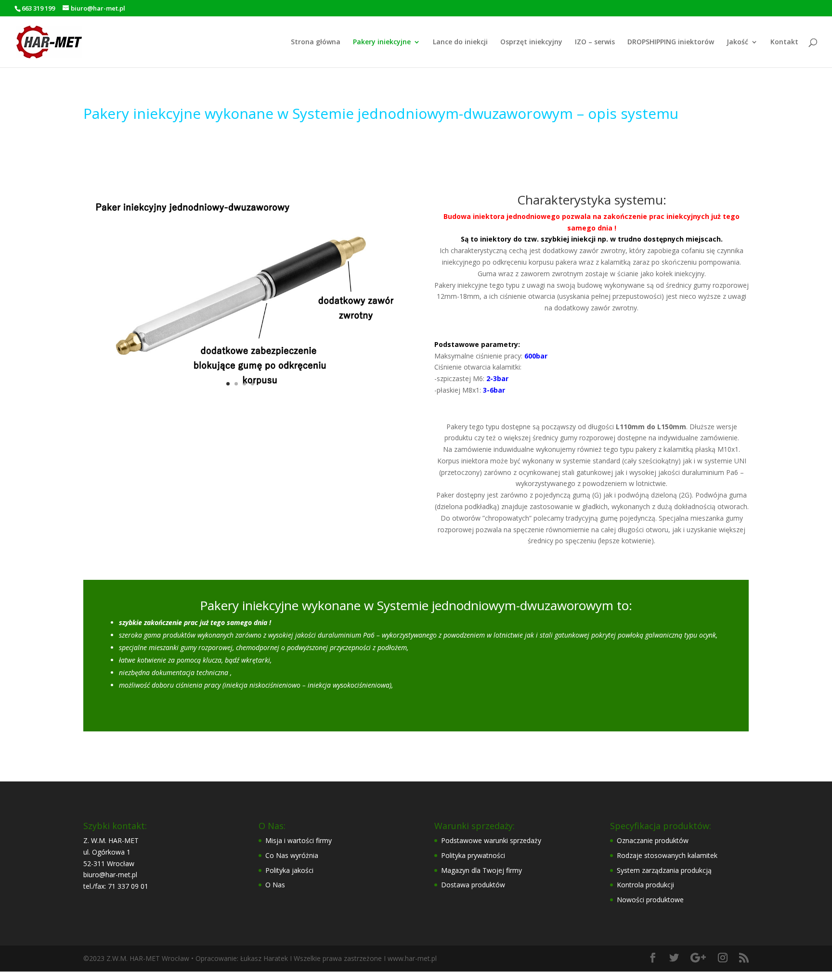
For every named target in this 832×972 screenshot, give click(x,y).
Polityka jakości (289, 870)
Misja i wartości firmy (298, 840)
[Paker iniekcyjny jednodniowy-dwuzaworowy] (240, 400)
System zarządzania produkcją (664, 870)
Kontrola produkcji (645, 884)
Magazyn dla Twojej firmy (481, 870)
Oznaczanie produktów (653, 840)
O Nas (275, 884)
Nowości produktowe (650, 899)
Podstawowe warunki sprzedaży (491, 840)
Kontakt (784, 42)
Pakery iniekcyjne (382, 42)
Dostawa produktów (473, 884)
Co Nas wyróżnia (291, 855)
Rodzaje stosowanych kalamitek (667, 855)
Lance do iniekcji (460, 42)
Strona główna (315, 42)
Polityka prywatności (473, 855)
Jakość (737, 42)
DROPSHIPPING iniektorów (670, 42)
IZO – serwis (595, 42)
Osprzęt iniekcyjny (531, 42)
